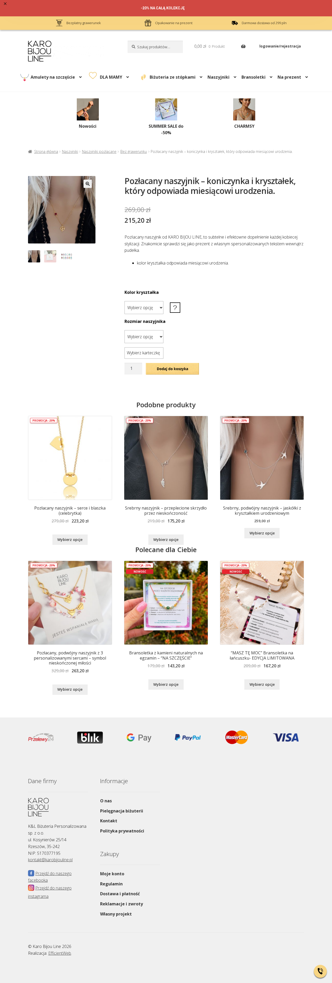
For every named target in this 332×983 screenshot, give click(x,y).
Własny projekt (116, 914)
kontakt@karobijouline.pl (50, 860)
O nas (106, 801)
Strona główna (46, 151)
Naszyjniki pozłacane (99, 151)
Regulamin (111, 884)
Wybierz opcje (69, 539)
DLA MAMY (111, 77)
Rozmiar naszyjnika (145, 321)
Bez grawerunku (133, 151)
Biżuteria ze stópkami (173, 77)
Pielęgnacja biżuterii (121, 811)
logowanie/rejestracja (280, 46)
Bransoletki (253, 77)
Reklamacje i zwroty (121, 904)
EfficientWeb (59, 953)
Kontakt (108, 821)
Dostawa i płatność (120, 894)
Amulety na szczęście (53, 77)
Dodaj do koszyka (172, 368)
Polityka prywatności (122, 831)
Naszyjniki (219, 77)
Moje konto (112, 874)
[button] (88, 184)
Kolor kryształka (142, 292)
